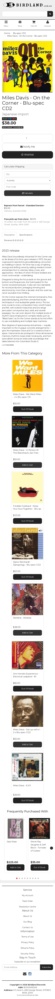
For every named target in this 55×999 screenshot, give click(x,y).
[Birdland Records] (27, 4)
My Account (27, 895)
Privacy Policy (27, 942)
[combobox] (24, 14)
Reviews (8, 240)
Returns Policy (27, 948)
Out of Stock (39, 867)
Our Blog (27, 922)
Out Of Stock (27, 409)
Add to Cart (27, 465)
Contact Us (27, 927)
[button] (23, 820)
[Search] (50, 14)
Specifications (25, 235)
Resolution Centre (27, 907)
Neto (36, 995)
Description (9, 235)
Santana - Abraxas (22, 617)
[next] (51, 848)
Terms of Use (27, 937)
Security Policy (27, 953)
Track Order (27, 901)
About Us (27, 916)
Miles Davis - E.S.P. (22, 785)
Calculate (28, 193)
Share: (5, 119)
